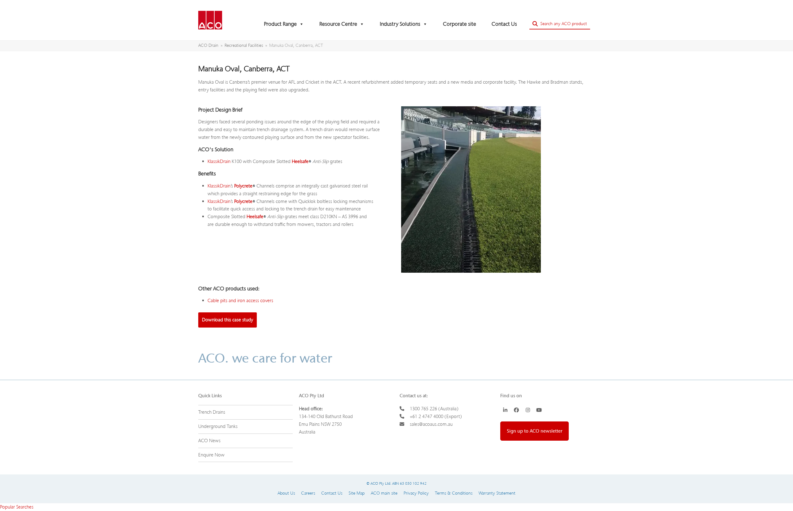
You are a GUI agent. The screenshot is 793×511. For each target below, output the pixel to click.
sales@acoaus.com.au (431, 424)
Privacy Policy (416, 493)
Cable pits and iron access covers (240, 300)
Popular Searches (16, 507)
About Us (286, 493)
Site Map (356, 493)
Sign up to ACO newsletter (534, 431)
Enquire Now (211, 455)
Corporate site (459, 24)
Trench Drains (211, 412)
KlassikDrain (219, 161)
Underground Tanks (218, 426)
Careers (308, 493)
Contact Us (504, 24)
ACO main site (384, 493)
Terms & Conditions (453, 493)
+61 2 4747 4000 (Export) (436, 416)
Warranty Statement (497, 493)
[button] (559, 24)
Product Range (280, 24)
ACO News (209, 441)
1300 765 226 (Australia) (434, 409)
